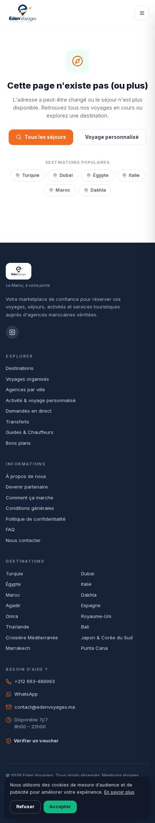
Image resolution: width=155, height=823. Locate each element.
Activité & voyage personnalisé (41, 400)
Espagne (91, 605)
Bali (85, 627)
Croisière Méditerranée (32, 637)
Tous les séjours (45, 137)
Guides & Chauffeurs (29, 432)
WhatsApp (26, 694)
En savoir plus (119, 792)
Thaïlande (17, 627)
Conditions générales (30, 508)
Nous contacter (23, 540)
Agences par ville (25, 389)
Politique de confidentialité (36, 519)
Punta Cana (94, 648)
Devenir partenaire (27, 487)
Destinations (20, 368)
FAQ (10, 529)
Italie (134, 175)
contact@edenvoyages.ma (44, 707)
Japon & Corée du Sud (107, 637)
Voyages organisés (27, 379)
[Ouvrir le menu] (142, 13)
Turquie (30, 175)
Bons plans (18, 443)
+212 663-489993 (34, 681)
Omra (12, 616)
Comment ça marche (29, 497)
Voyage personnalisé (112, 137)
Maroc (63, 190)
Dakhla (98, 190)
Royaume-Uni (96, 616)
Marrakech (18, 648)
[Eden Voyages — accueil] (22, 13)
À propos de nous (26, 476)
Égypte (100, 175)
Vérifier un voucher (36, 740)
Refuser (25, 806)
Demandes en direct (29, 411)
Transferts (17, 422)
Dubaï (66, 175)
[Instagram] (12, 332)
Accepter (60, 806)
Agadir (13, 605)
